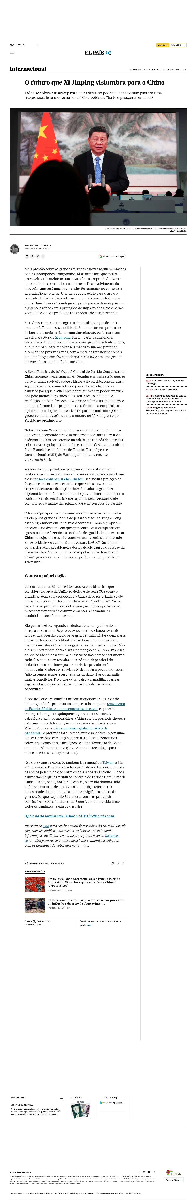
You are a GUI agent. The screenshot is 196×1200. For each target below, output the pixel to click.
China (178, 70)
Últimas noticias (155, 375)
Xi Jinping (62, 337)
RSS (121, 1193)
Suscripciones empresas (109, 1193)
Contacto (13, 1193)
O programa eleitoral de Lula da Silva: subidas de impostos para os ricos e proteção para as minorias (166, 398)
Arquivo (75, 1098)
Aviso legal (39, 1193)
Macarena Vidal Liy (38, 245)
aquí (89, 925)
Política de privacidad (66, 1193)
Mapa (78, 1193)
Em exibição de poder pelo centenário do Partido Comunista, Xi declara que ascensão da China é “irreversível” (84, 882)
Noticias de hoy (135, 1193)
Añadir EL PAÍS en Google (113, 256)
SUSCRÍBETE (163, 45)
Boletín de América (22, 1105)
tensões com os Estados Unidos (58, 479)
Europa (155, 70)
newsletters (18, 1098)
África (147, 70)
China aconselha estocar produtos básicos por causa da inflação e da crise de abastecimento (86, 902)
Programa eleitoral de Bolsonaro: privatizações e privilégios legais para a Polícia (166, 410)
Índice (126, 1193)
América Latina (135, 70)
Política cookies (50, 1193)
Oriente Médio (167, 70)
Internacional (28, 69)
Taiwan (108, 762)
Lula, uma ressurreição (164, 389)
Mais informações (33, 925)
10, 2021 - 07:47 (41, 249)
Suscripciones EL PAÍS (90, 1193)
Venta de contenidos (26, 1193)
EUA (184, 70)
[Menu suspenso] (12, 52)
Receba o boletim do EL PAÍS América (46, 863)
